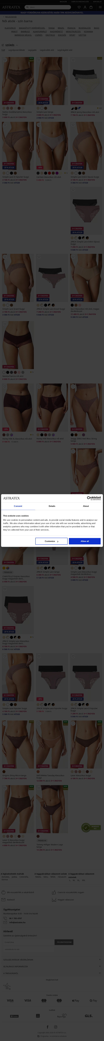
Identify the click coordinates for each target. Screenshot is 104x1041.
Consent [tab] (18, 506)
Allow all (85, 541)
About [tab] (86, 506)
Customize (50, 541)
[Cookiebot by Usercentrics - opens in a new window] (89, 498)
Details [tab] (52, 506)
